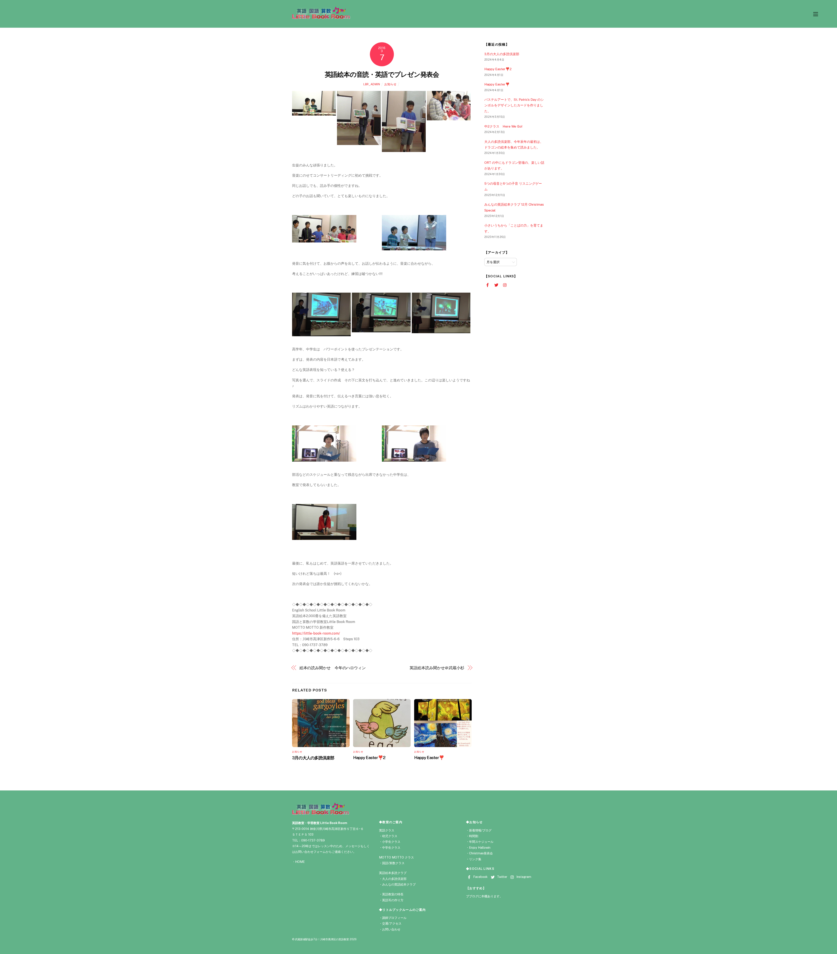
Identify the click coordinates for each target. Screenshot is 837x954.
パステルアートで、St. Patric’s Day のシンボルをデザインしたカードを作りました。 (514, 105)
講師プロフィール (394, 918)
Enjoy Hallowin (479, 847)
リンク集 (475, 859)
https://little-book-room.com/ (316, 633)
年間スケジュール (481, 841)
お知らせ (390, 84)
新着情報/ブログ (480, 830)
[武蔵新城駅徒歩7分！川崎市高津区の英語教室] (321, 17)
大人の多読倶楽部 (394, 879)
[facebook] (487, 285)
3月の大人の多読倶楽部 (313, 757)
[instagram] (505, 285)
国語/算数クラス (393, 863)
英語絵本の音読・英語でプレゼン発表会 (382, 74)
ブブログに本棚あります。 (484, 896)
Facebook (480, 877)
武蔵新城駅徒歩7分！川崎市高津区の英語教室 (322, 939)
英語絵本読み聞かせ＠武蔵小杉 (437, 668)
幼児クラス (389, 836)
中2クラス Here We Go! (503, 126)
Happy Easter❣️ (429, 757)
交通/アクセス (391, 923)
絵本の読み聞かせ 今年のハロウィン (332, 668)
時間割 (473, 836)
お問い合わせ (391, 929)
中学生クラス (391, 847)
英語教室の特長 (392, 894)
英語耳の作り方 (392, 900)
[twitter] (496, 285)
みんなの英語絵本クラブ (399, 884)
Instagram (523, 877)
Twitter (501, 877)
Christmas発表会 (481, 853)
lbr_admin (371, 84)
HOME (300, 862)
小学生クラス (391, 841)
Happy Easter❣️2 (369, 757)
